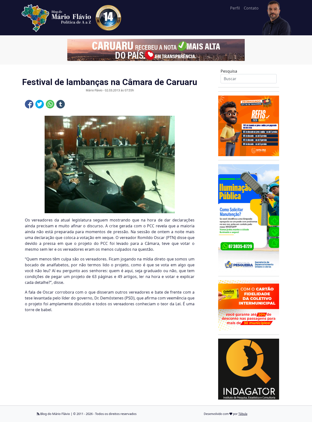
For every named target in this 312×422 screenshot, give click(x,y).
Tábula (242, 414)
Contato (251, 8)
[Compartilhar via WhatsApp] (50, 104)
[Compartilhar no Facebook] (29, 104)
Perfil (235, 8)
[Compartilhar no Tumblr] (60, 104)
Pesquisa (229, 71)
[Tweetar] (39, 104)
